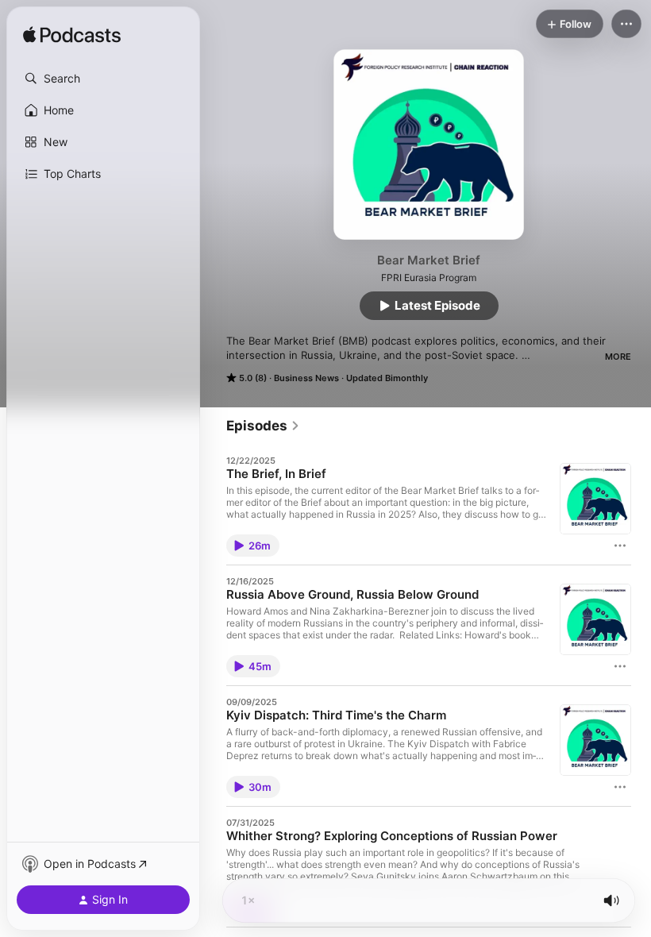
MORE (618, 356)
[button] (103, 78)
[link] (263, 425)
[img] (72, 36)
